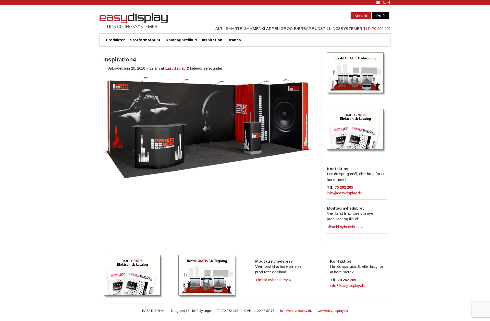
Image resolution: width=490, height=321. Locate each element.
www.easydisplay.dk (333, 311)
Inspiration (212, 40)
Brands (234, 40)
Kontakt (360, 16)
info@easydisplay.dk (344, 193)
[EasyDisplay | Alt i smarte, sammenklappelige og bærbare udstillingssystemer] (134, 21)
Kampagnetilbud (181, 40)
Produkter (115, 40)
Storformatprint (145, 40)
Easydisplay (175, 68)
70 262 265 (344, 187)
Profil (380, 16)
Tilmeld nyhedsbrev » (345, 227)
